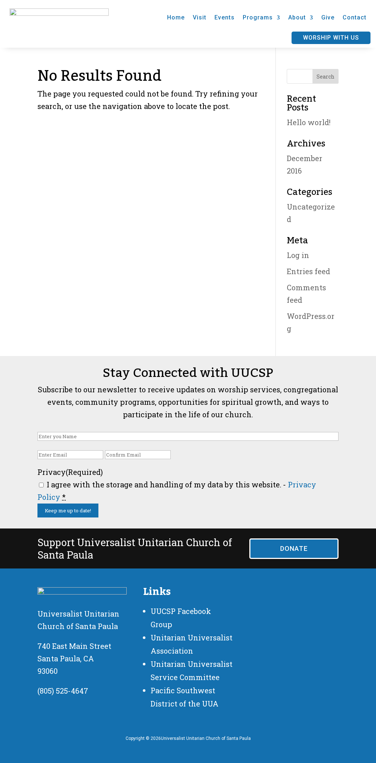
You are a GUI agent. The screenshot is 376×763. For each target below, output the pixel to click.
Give (328, 17)
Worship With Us (331, 37)
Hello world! (308, 122)
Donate (294, 548)
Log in (298, 255)
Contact (354, 17)
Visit (199, 17)
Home (176, 17)
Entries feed (308, 271)
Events (224, 17)
